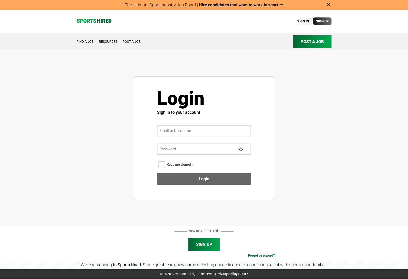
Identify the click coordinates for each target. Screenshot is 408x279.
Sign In (303, 21)
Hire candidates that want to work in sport (239, 4)
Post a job (132, 41)
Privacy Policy (227, 274)
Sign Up (322, 21)
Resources (108, 41)
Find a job (85, 41)
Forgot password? (261, 255)
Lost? (244, 274)
